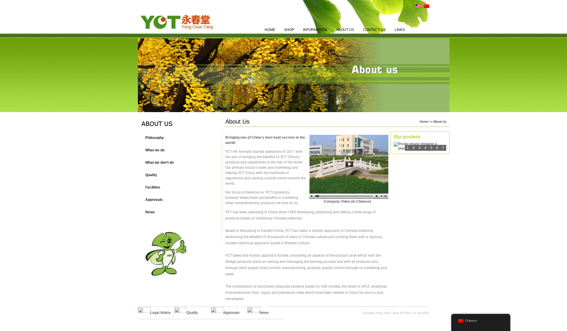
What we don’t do (159, 162)
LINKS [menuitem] (400, 30)
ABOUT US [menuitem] (345, 30)
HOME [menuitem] (270, 30)
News (150, 212)
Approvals (154, 200)
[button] (179, 150)
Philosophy (154, 138)
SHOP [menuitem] (289, 30)
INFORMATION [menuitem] (315, 30)
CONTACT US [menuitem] (374, 30)
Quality (151, 175)
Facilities (152, 187)
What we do (154, 150)
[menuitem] (417, 7)
